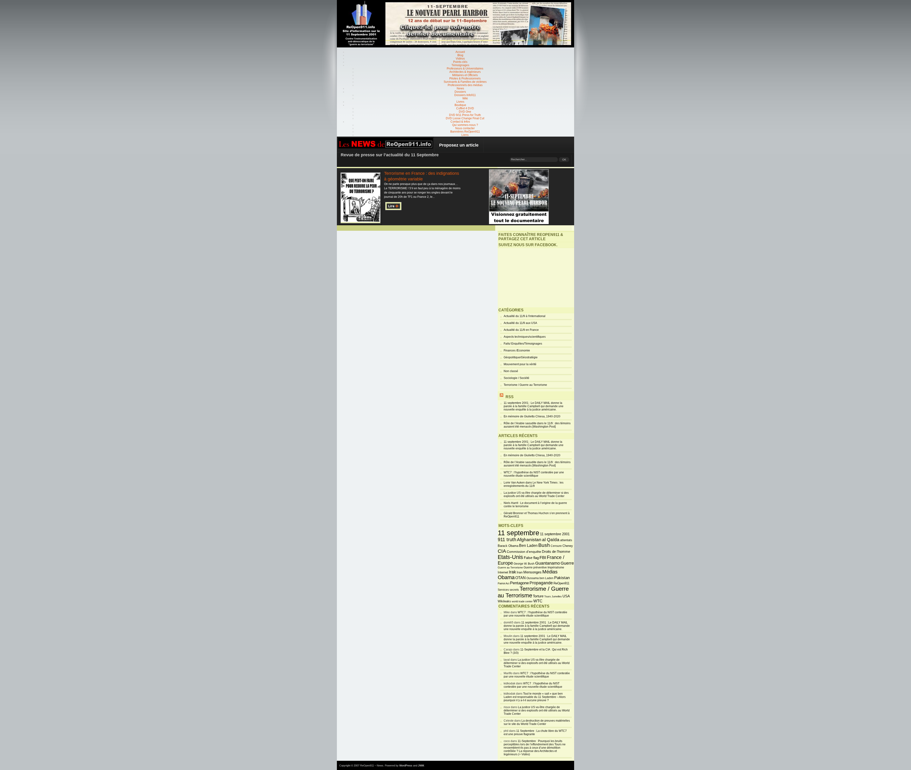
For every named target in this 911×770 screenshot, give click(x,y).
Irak (512, 572)
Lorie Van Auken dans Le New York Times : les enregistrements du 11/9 (533, 484)
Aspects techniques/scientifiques (525, 336)
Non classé (511, 371)
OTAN (520, 578)
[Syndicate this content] (501, 397)
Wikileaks (504, 601)
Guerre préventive (535, 567)
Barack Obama (508, 546)
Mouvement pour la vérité (520, 364)
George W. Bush (524, 563)
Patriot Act (503, 583)
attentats (566, 540)
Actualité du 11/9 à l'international (524, 316)
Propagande (541, 583)
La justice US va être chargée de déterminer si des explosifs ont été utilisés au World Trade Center (536, 494)
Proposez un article (459, 145)
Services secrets (508, 589)
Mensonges (532, 572)
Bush (544, 545)
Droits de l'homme (556, 551)
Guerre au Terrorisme (510, 567)
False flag (531, 558)
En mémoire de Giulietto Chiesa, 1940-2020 (532, 416)
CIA (502, 551)
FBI (542, 557)
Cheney (567, 546)
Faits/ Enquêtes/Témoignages (523, 343)
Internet (503, 572)
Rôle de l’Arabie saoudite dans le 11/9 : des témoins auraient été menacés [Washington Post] (537, 425)
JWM (421, 765)
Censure (556, 546)
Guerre (567, 563)
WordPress (405, 765)
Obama (506, 577)
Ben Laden (528, 545)
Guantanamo (547, 563)
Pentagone (519, 583)
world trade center (522, 601)
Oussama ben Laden (539, 578)
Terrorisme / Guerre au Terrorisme (525, 385)
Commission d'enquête (524, 551)
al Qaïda (550, 539)
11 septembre (518, 533)
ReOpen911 (561, 583)
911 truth (507, 539)
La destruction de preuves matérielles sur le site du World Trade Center (537, 722)
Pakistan (562, 578)
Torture (538, 596)
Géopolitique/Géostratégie (521, 357)
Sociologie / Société (516, 378)
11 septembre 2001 (555, 534)
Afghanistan (529, 539)
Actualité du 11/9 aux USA (520, 323)
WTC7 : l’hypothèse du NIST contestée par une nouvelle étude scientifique (534, 474)
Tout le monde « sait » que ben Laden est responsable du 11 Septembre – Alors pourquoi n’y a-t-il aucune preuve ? (535, 697)
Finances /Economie (517, 350)
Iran (520, 572)
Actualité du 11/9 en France (521, 330)
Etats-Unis (510, 557)
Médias (550, 571)
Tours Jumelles (553, 596)
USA (566, 596)
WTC (537, 601)
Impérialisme (556, 567)
